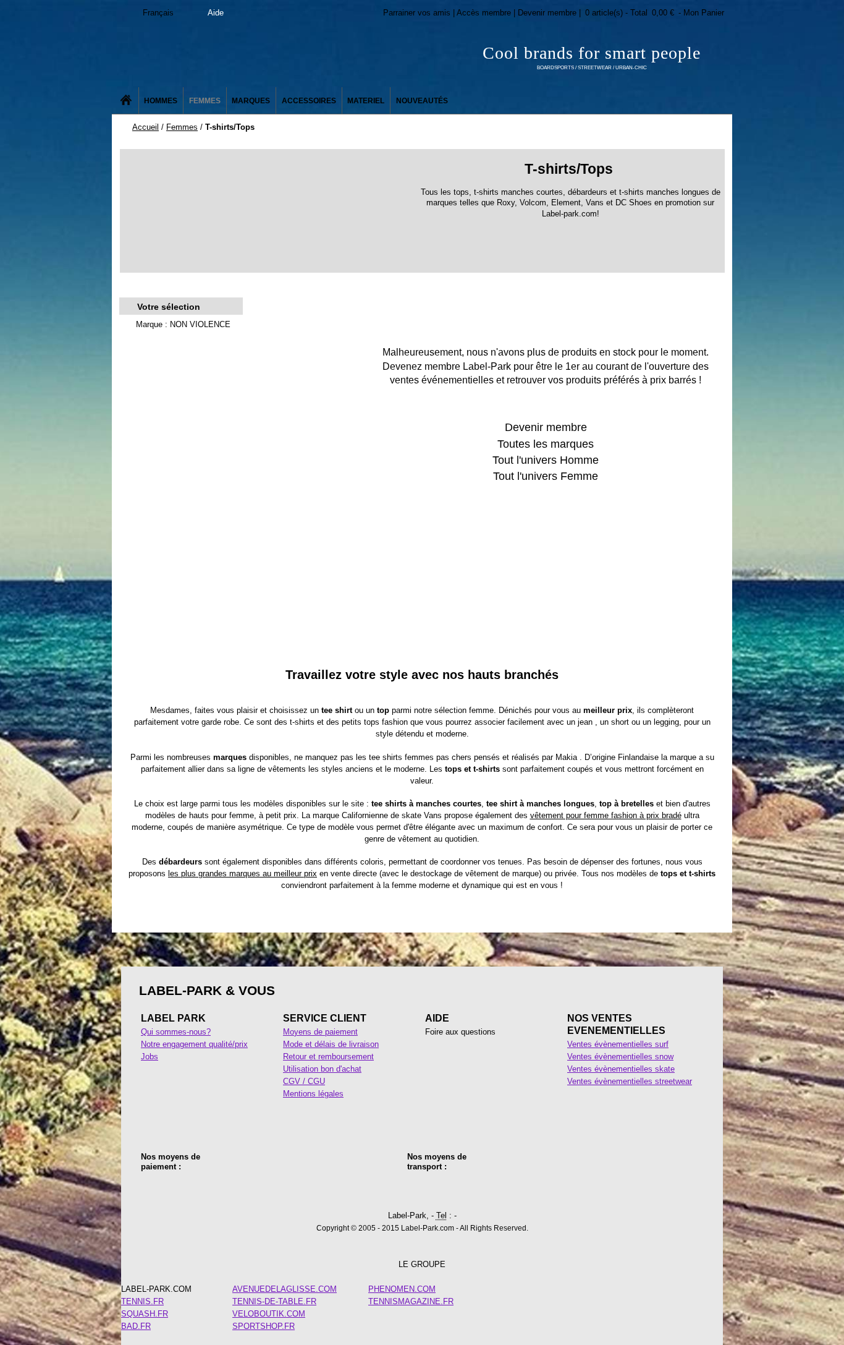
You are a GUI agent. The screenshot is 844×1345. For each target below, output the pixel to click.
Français (158, 12)
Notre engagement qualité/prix (194, 1044)
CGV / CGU (304, 1081)
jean (585, 722)
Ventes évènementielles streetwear (629, 1081)
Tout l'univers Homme (545, 460)
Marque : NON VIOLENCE (183, 324)
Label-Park (236, 56)
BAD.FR (136, 1326)
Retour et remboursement (328, 1056)
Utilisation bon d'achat (322, 1069)
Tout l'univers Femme (545, 476)
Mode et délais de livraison (331, 1044)
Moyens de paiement (320, 1031)
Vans (433, 815)
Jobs (149, 1056)
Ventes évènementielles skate (621, 1069)
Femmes (182, 127)
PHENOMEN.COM (402, 1289)
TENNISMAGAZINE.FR (411, 1301)
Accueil (145, 127)
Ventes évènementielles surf (618, 1044)
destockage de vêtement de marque (474, 873)
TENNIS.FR (142, 1301)
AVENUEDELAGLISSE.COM (284, 1289)
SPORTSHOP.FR (263, 1326)
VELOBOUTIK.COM (268, 1313)
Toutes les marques (545, 444)
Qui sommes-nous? (176, 1031)
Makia (566, 757)
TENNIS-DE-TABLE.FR (274, 1301)
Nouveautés (422, 100)
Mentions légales (313, 1093)
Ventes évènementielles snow (620, 1056)
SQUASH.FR (144, 1313)
